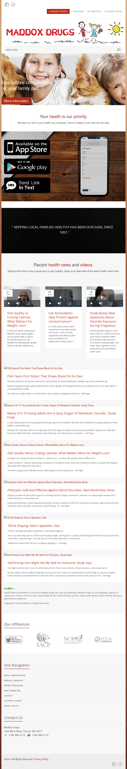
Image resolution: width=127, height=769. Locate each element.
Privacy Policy (11, 706)
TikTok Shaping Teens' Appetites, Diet (33, 526)
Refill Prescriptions (14, 675)
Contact (8, 696)
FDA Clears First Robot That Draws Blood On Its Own (45, 376)
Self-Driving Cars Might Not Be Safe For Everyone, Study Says (49, 563)
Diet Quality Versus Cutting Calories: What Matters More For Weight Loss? (58, 453)
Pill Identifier (94, 11)
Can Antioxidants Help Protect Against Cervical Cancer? (63, 317)
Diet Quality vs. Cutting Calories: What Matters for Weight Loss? (19, 319)
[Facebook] (6, 4)
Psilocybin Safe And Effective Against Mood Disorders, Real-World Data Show (60, 490)
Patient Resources (13, 685)
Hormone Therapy (58, 11)
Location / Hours (113, 11)
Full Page (85, 393)
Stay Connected (12, 690)
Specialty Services (13, 680)
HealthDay (25, 603)
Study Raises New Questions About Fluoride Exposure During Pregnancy (103, 319)
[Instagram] (13, 4)
